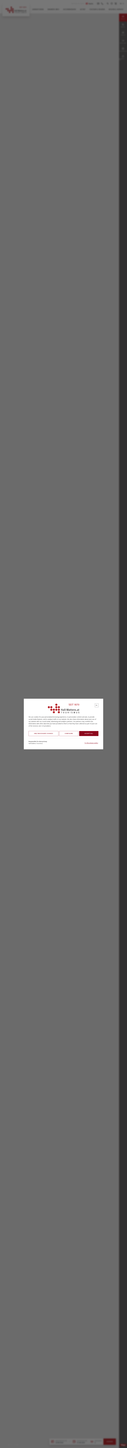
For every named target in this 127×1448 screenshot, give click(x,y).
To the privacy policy (91, 743)
